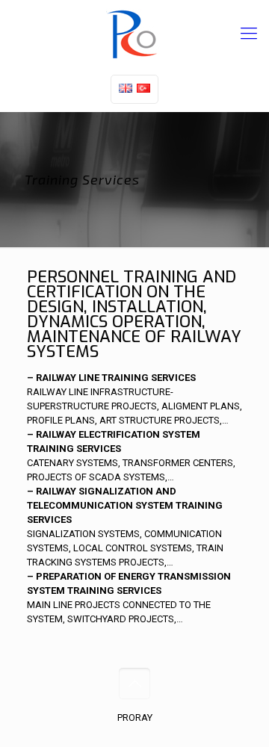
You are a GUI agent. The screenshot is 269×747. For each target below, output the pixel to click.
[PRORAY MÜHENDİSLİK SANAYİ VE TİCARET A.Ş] (134, 33)
